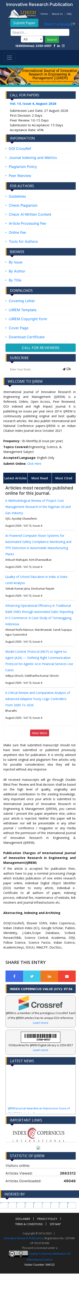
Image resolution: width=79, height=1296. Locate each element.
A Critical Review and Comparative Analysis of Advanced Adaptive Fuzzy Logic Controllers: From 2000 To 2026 (37, 699)
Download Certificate (27, 337)
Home (44, 13)
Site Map (55, 1224)
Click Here (34, 463)
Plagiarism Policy (23, 166)
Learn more (40, 1023)
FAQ (69, 13)
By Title (15, 280)
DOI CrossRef (20, 148)
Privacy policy (47, 1219)
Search (52, 39)
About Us (57, 13)
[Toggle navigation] (9, 57)
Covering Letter (22, 301)
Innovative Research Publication (23, 1238)
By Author (17, 271)
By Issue (15, 262)
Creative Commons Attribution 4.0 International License (48, 1256)
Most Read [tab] (39, 478)
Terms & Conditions (29, 1224)
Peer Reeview (20, 175)
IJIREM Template (22, 310)
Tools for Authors (23, 241)
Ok (68, 369)
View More (39, 733)
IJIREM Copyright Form (28, 319)
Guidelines (17, 196)
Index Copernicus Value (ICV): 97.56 (41, 989)
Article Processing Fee (27, 223)
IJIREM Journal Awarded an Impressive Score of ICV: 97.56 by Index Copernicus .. (39, 1105)
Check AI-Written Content (30, 214)
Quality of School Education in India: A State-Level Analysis (36, 580)
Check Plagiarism (23, 205)
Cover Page (18, 328)
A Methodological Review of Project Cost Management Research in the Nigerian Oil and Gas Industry (38, 506)
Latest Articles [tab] (15, 478)
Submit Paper (24, 22)
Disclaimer (23, 1219)
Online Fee (17, 232)
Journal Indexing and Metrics (33, 157)
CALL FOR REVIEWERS (40, 348)
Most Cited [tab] (63, 478)
